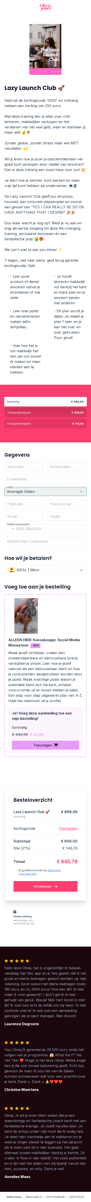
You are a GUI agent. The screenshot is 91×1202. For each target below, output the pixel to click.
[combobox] (10, 529)
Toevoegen (42, 745)
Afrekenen (43, 886)
